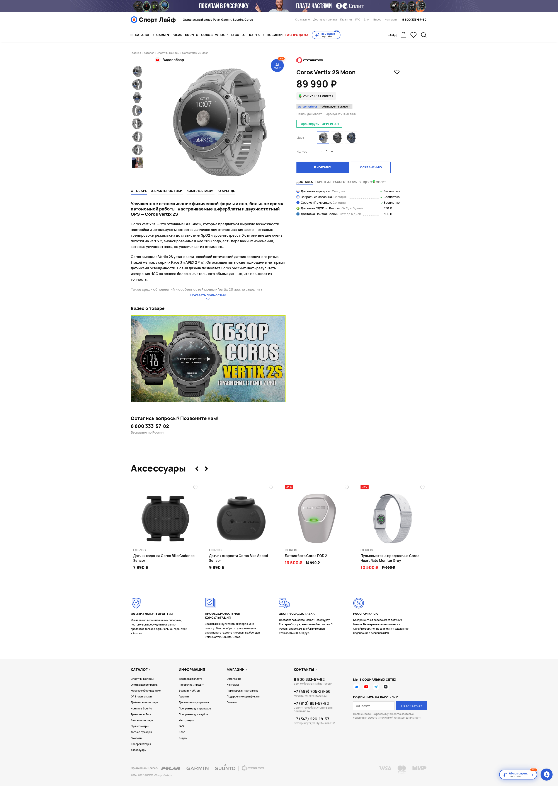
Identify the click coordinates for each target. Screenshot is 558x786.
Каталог (142, 35)
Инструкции (186, 720)
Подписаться (411, 706)
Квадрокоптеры (141, 744)
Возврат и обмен (189, 690)
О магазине (302, 19)
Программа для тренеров (195, 708)
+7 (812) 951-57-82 (311, 703)
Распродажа (297, 35)
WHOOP (221, 35)
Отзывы (232, 702)
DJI (244, 35)
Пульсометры (140, 726)
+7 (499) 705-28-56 (312, 691)
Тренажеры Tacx (141, 714)
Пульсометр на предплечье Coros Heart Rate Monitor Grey (390, 558)
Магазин (236, 669)
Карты (255, 35)
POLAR (177, 35)
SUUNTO (192, 35)
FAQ (357, 19)
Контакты (391, 19)
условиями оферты (365, 717)
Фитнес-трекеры (141, 732)
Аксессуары (138, 750)
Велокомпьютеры (142, 720)
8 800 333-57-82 (414, 19)
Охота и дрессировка (144, 685)
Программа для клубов (193, 714)
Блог (367, 19)
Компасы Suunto (141, 708)
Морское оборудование (146, 690)
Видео (377, 19)
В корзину (322, 167)
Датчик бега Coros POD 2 (306, 555)
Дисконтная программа (194, 702)
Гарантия (346, 19)
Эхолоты (136, 738)
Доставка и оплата (325, 19)
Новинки (275, 35)
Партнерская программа (242, 690)
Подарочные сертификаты (243, 696)
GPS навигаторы (141, 696)
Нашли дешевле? (309, 114)
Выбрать (387, 577)
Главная (136, 53)
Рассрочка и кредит (191, 685)
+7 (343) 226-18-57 (311, 718)
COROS (207, 35)
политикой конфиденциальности (400, 717)
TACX (234, 35)
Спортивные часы (168, 53)
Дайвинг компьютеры (144, 702)
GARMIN (162, 35)
